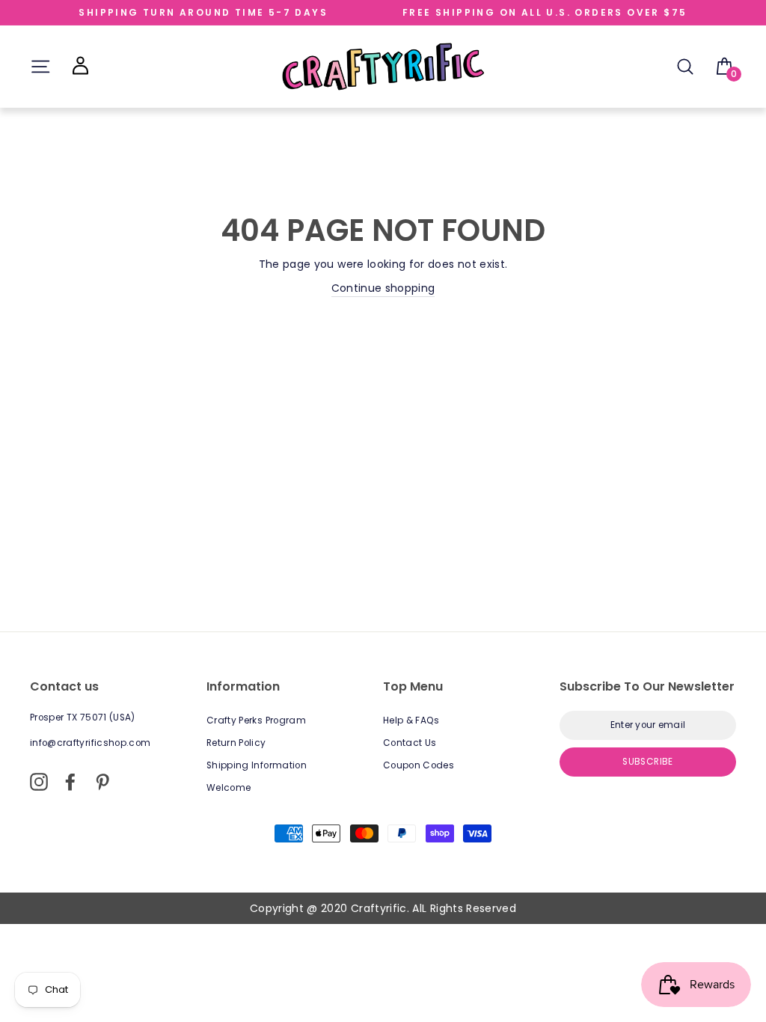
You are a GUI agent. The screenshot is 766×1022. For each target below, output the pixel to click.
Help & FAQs (411, 720)
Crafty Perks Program (256, 720)
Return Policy (236, 743)
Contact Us (410, 743)
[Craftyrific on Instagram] (39, 782)
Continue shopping (383, 288)
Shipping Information (256, 765)
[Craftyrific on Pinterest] (102, 782)
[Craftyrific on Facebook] (70, 782)
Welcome (228, 788)
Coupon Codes (418, 765)
